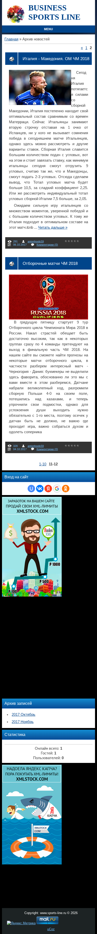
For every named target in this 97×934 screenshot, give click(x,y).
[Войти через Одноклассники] (65, 488)
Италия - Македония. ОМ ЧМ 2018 (56, 58)
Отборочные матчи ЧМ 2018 (50, 263)
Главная (11, 39)
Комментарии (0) (47, 244)
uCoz (51, 929)
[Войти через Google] (57, 489)
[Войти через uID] (31, 488)
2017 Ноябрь (23, 722)
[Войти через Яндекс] (48, 488)
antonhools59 (36, 241)
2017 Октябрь (23, 715)
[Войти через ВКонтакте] (40, 488)
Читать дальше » (52, 227)
